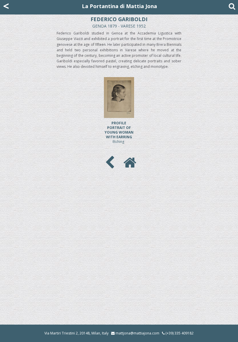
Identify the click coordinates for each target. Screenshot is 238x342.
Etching (119, 132)
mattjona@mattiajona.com (137, 333)
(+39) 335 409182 (179, 333)
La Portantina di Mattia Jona (119, 6)
